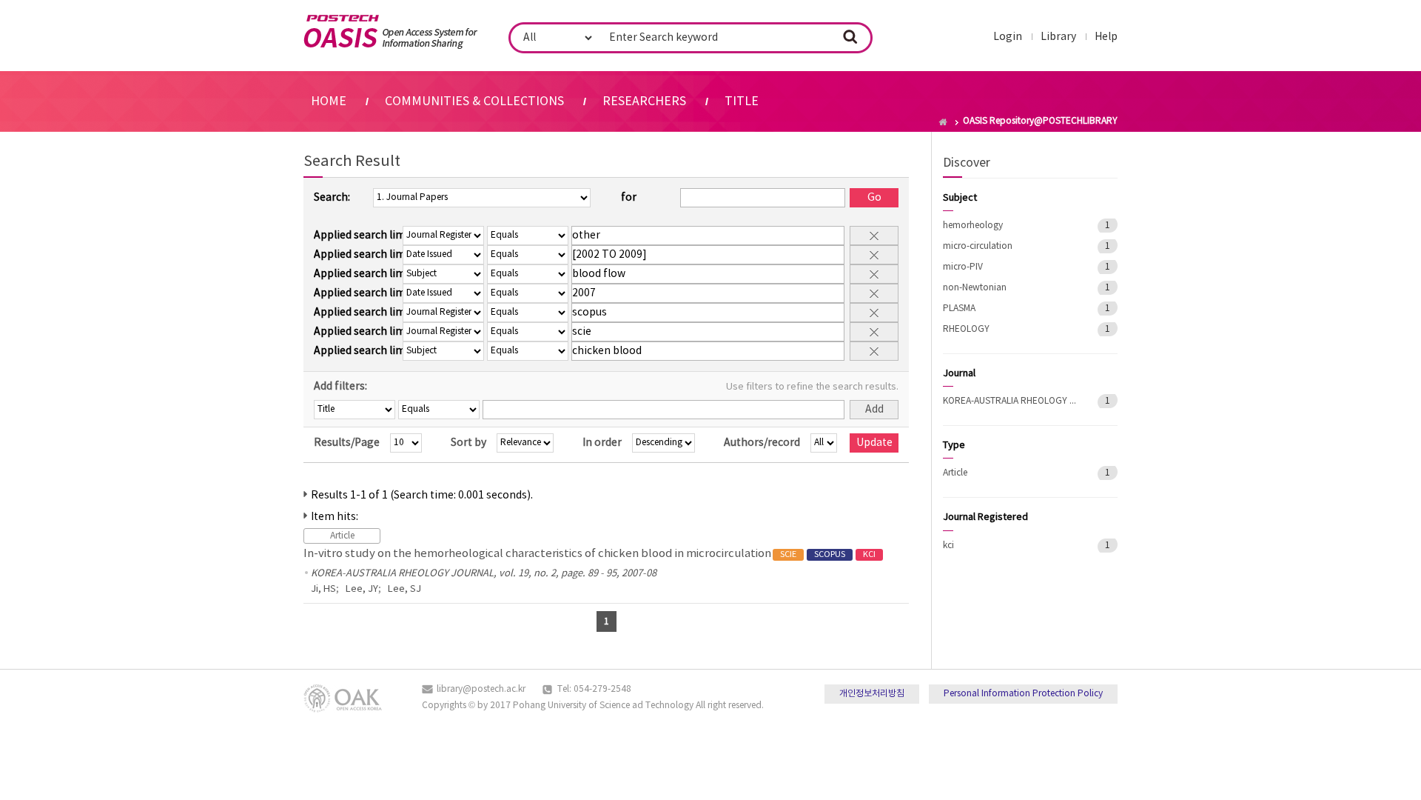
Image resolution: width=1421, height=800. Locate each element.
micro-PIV (963, 267)
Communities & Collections (474, 101)
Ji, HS (323, 589)
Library (1058, 37)
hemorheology (973, 225)
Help (1106, 37)
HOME (328, 101)
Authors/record (762, 443)
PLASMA (959, 308)
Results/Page (347, 443)
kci (948, 545)
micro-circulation (977, 246)
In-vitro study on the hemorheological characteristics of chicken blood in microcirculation (589, 553)
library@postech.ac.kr (481, 689)
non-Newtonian (975, 288)
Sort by (468, 443)
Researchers (644, 101)
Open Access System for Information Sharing (390, 32)
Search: (332, 198)
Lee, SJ (404, 589)
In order (602, 443)
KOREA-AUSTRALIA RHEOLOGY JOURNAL (1009, 401)
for (628, 198)
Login (1007, 37)
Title (742, 101)
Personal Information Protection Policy (1023, 694)
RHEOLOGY (966, 329)
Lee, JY (362, 589)
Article (955, 473)
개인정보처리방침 (871, 694)
